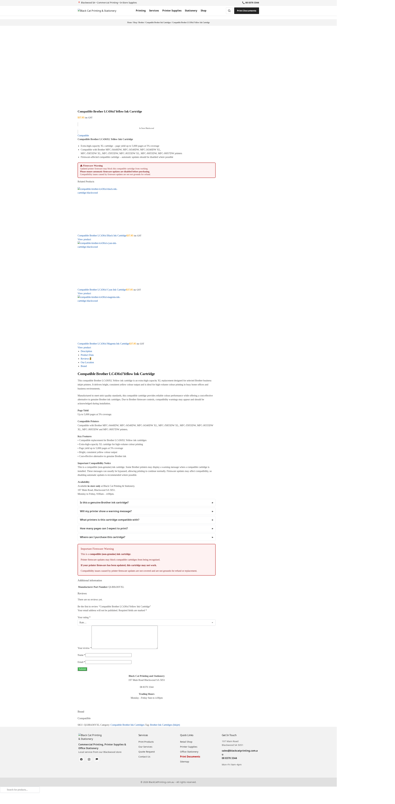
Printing (141, 10)
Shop (203, 10)
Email (81, 662)
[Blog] (97, 759)
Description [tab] (86, 351)
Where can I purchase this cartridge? (102, 537)
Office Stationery (189, 751)
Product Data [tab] (87, 355)
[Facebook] (81, 759)
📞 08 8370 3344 (250, 2)
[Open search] (229, 10)
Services (154, 10)
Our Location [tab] (87, 362)
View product (84, 239)
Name (81, 655)
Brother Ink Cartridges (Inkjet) (165, 725)
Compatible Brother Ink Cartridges (127, 725)
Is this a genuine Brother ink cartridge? (104, 502)
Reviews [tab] (86, 358)
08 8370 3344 (229, 758)
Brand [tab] (84, 366)
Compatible (83, 135)
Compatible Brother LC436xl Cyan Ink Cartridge (102, 289)
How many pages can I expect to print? (104, 528)
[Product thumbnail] (147, 210)
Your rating (84, 617)
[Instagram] (89, 759)
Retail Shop (186, 741)
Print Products (146, 741)
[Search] (1, 794)
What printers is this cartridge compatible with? (109, 519)
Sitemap (184, 761)
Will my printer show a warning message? (106, 511)
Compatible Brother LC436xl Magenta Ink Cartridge (103, 343)
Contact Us (144, 756)
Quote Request (146, 751)
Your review (85, 648)
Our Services (145, 746)
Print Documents (246, 10)
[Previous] (78, 185)
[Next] (80, 185)
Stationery (191, 10)
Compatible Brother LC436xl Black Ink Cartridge (102, 235)
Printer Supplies (172, 10)
